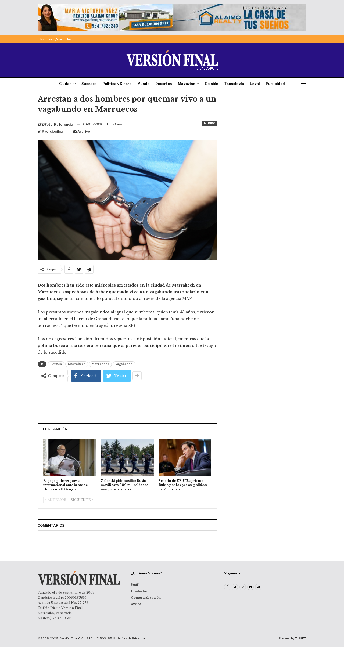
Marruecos (100, 364)
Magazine (186, 83)
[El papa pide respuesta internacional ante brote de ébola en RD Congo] (69, 457)
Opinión (211, 83)
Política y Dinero (117, 83)
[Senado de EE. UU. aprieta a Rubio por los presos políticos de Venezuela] (185, 457)
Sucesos (89, 83)
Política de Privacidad (131, 638)
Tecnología (234, 83)
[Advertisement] (127, 402)
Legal (255, 83)
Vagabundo (124, 364)
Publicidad (275, 83)
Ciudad (65, 83)
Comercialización (146, 597)
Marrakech (76, 364)
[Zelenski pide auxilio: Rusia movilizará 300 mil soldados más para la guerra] (127, 457)
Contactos (139, 591)
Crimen (56, 364)
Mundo (143, 83)
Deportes (163, 83)
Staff (134, 585)
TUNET (300, 638)
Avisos (136, 604)
